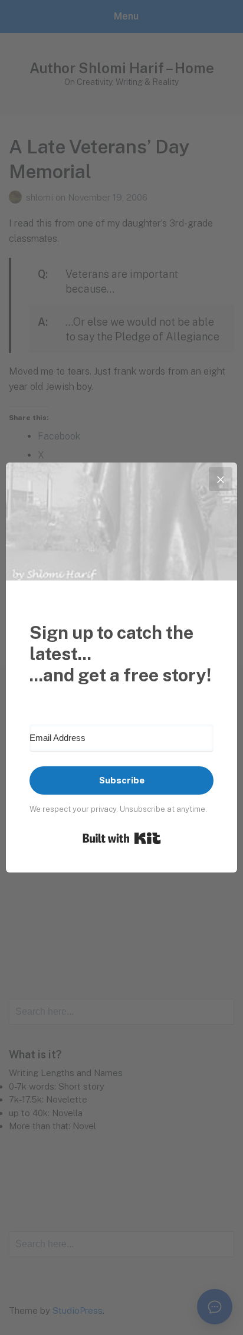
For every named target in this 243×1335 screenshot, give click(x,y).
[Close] (220, 479)
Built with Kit (122, 838)
